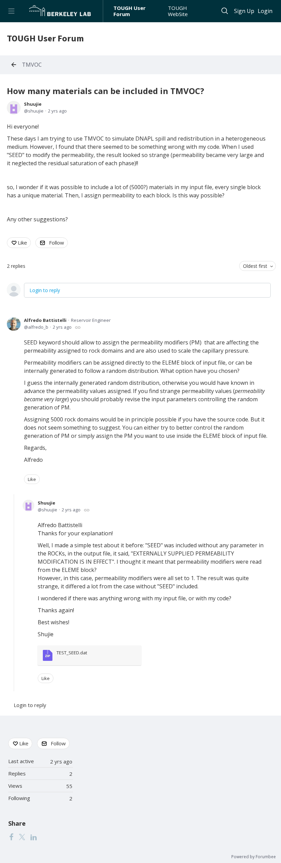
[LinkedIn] (33, 837)
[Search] (224, 11)
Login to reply (44, 290)
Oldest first (255, 266)
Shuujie (32, 104)
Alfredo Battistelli (45, 320)
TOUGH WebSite (178, 11)
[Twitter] (22, 837)
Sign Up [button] (244, 11)
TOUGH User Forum (129, 11)
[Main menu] (11, 11)
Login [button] (265, 11)
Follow (56, 242)
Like (22, 242)
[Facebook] (11, 837)
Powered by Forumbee (253, 857)
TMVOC (32, 65)
